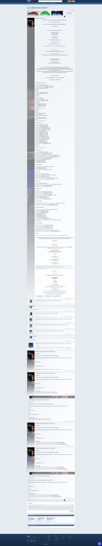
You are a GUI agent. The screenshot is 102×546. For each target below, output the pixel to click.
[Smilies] (43, 505)
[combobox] (50, 1)
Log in (73, 1)
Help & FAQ (56, 540)
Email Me (38, 383)
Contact (70, 538)
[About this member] (33, 28)
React (73, 370)
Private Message (59, 46)
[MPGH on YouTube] (31, 541)
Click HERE (42, 366)
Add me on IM (50, 46)
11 (68, 16)
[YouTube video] (42, 505)
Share (69, 316)
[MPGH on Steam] (33, 541)
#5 (35, 322)
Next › (73, 16)
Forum (48, 537)
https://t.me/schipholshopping (54, 263)
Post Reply (71, 511)
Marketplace (49, 539)
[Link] (38, 505)
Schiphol (54, 267)
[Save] (72, 8)
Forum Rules (56, 538)
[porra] (32, 1)
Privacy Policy (56, 537)
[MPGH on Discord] (28, 541)
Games (48, 538)
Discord (70, 537)
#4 (35, 316)
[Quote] (34, 505)
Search (48, 540)
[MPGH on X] (29, 541)
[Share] (74, 8)
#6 (35, 328)
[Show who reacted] (73, 298)
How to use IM (55, 46)
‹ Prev (62, 16)
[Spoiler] (40, 505)
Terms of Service (57, 539)
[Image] (39, 505)
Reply (66, 316)
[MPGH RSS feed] (35, 541)
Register (69, 1)
